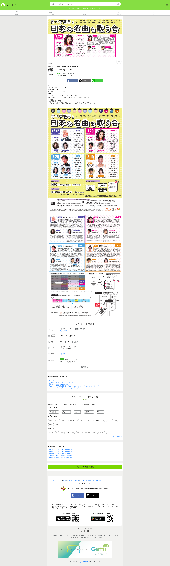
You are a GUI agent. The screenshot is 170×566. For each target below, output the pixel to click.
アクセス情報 (64, 331)
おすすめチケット (66, 412)
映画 (116, 420)
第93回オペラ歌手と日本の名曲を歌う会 (60, 453)
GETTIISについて (84, 537)
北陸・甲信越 (70, 432)
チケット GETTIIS (82, 562)
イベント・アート (99, 420)
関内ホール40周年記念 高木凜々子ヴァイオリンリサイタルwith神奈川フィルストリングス (74, 386)
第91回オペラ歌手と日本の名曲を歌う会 (60, 457)
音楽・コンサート (54, 420)
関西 (83, 432)
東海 (78, 432)
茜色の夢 (51, 380)
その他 (57, 424)
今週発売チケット (54, 412)
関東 (62, 432)
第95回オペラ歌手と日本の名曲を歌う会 (60, 450)
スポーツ (64, 420)
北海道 (51, 432)
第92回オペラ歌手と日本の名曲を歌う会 (60, 455)
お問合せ (93, 537)
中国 (89, 432)
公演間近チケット (89, 412)
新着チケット (100, 412)
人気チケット (77, 412)
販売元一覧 (101, 535)
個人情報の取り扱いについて (60, 535)
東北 (57, 432)
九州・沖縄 (101, 432)
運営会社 (101, 537)
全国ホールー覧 (111, 535)
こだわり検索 (116, 437)
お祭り (51, 424)
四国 (94, 432)
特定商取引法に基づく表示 (88, 535)
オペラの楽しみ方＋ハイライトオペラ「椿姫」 (62, 382)
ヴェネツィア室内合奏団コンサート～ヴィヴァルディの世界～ (67, 388)
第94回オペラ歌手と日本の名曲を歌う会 (60, 452)
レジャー (109, 420)
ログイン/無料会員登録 (85, 467)
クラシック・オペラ (86, 420)
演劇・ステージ (73, 420)
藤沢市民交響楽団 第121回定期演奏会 (60, 384)
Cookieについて (71, 537)
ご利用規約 (75, 535)
